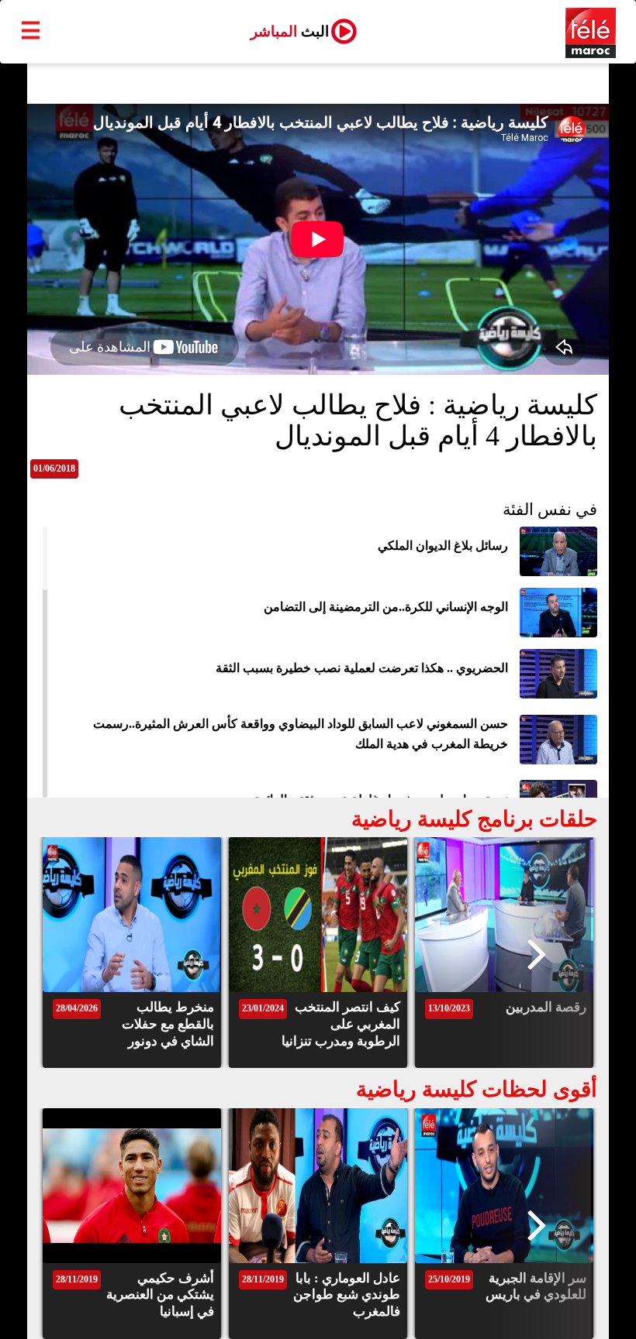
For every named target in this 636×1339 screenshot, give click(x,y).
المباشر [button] (290, 31)
